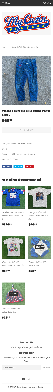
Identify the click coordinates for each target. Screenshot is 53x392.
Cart (49, 3)
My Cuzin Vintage (20, 387)
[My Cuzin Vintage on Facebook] (23, 379)
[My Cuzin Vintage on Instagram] (28, 379)
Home (4, 47)
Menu (7, 3)
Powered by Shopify (36, 387)
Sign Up (46, 367)
